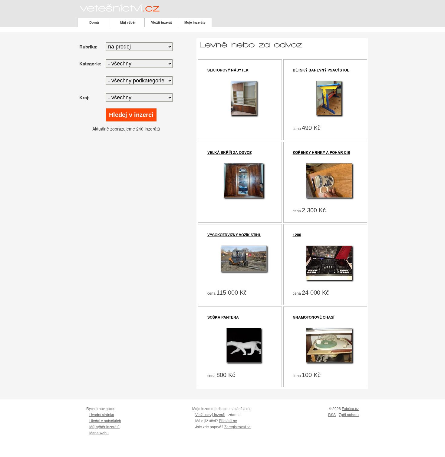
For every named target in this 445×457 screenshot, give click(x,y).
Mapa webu (99, 432)
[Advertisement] (128, 177)
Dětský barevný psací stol (321, 70)
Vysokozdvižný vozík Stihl (234, 234)
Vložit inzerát (161, 22)
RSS (332, 414)
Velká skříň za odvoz (229, 152)
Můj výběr (128, 22)
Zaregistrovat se (237, 426)
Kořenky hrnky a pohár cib (321, 152)
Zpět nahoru (349, 414)
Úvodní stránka (101, 414)
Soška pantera (223, 317)
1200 (297, 234)
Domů (94, 22)
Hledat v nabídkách (105, 420)
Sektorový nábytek (228, 70)
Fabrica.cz (350, 408)
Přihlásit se (228, 420)
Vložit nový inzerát (210, 414)
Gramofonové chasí (313, 317)
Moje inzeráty (195, 22)
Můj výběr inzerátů (104, 426)
